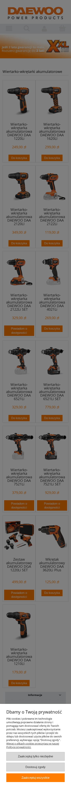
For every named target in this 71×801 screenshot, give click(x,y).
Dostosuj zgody (35, 767)
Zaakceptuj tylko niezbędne (35, 756)
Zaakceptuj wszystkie (35, 777)
